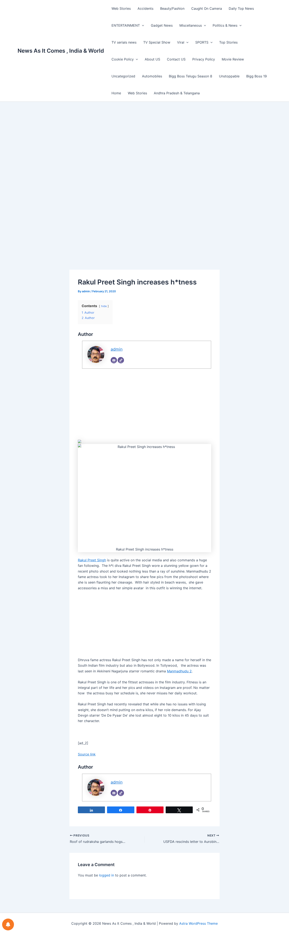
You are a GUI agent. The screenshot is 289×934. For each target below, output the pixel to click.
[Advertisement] (144, 146)
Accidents (145, 8)
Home (116, 93)
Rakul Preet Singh (92, 560)
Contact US (176, 59)
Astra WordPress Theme (198, 923)
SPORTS (201, 42)
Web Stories (121, 8)
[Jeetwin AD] (79, 441)
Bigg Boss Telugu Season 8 (190, 76)
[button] (142, 25)
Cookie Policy (122, 59)
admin (116, 349)
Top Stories (228, 42)
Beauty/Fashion (172, 8)
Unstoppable (229, 76)
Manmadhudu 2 (179, 671)
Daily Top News (241, 8)
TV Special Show (156, 42)
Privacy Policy (203, 59)
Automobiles (152, 76)
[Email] (114, 360)
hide (104, 306)
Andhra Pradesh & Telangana (177, 93)
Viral (180, 42)
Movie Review (233, 59)
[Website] (121, 360)
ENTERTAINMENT (125, 25)
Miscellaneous (190, 25)
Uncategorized (123, 76)
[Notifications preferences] (8, 924)
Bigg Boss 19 (256, 76)
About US (152, 59)
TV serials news (123, 42)
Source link (87, 754)
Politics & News (225, 25)
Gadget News (162, 25)
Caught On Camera (206, 8)
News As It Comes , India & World (61, 50)
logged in (106, 875)
